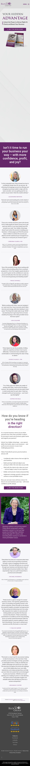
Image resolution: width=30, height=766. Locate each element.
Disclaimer (18, 752)
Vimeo (15, 744)
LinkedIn (15, 740)
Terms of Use (25, 750)
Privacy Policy (12, 752)
